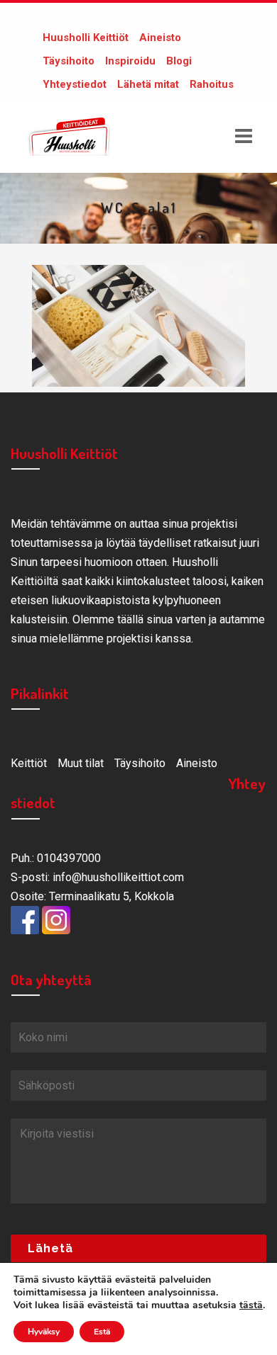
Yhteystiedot (75, 84)
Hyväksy (44, 1331)
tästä (251, 1305)
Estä (102, 1331)
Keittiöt (29, 763)
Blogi (179, 61)
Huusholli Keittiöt (86, 37)
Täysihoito (68, 61)
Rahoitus (212, 84)
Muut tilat (81, 763)
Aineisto (160, 37)
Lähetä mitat (148, 84)
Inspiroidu (130, 61)
